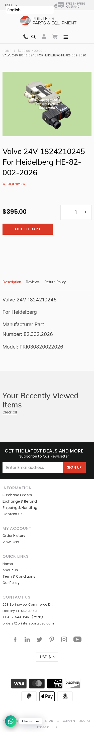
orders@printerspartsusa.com (28, 623)
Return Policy (55, 282)
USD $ (45, 657)
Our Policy (11, 582)
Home (7, 51)
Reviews (33, 282)
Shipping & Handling (20, 507)
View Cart (11, 541)
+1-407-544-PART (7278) (23, 617)
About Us (10, 570)
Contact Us (13, 513)
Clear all (10, 412)
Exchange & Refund (20, 501)
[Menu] (65, 36)
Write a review (14, 184)
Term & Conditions (19, 576)
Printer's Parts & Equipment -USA (58, 720)
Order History (14, 535)
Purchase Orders (17, 495)
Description (12, 282)
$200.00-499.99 (30, 51)
